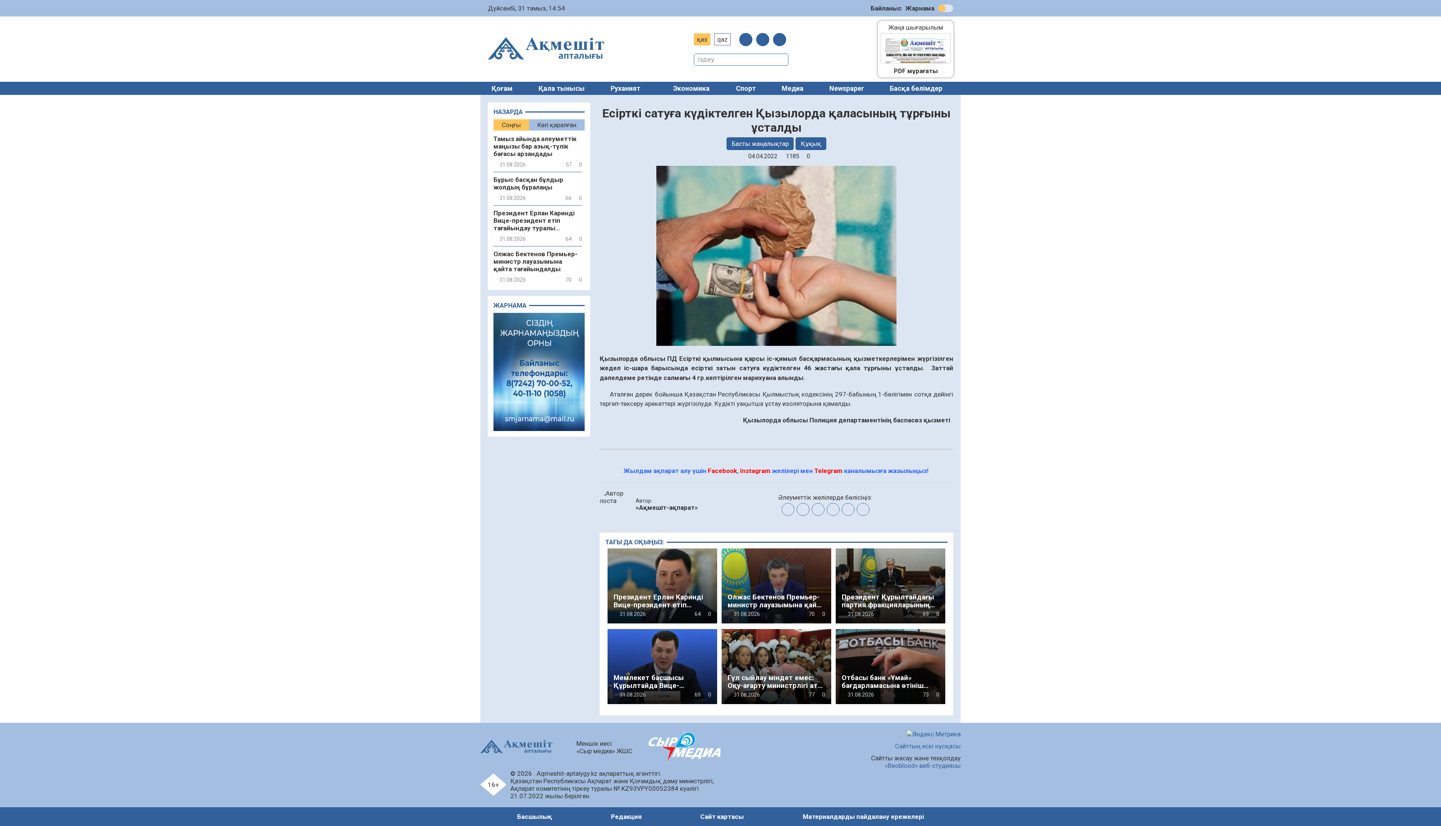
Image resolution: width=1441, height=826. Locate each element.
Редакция (626, 816)
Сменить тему (945, 8)
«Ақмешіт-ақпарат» (667, 507)
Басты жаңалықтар (760, 143)
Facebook (722, 471)
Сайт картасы (722, 816)
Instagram (755, 471)
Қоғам (502, 88)
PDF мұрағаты (916, 71)
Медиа (792, 88)
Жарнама (920, 8)
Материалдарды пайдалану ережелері (863, 816)
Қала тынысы (561, 88)
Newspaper (846, 88)
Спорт (746, 88)
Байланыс (886, 8)
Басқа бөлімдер (916, 88)
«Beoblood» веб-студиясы (923, 765)
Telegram (828, 471)
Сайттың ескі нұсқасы (928, 746)
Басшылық (534, 816)
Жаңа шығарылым (919, 27)
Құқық (811, 143)
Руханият (625, 88)
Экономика (691, 88)
